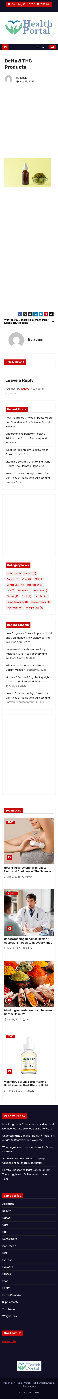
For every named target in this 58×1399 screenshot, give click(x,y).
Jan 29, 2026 (15, 1090)
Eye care (40, 590)
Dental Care (15, 584)
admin (23, 78)
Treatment (15, 607)
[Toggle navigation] (37, 47)
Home (22, 1392)
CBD (38, 579)
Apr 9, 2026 (14, 876)
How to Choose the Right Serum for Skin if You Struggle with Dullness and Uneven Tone (28, 478)
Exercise (24, 590)
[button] (44, 47)
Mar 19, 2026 (14, 948)
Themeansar (28, 1385)
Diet (10, 590)
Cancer (13, 579)
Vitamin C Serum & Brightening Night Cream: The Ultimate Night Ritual (26, 1085)
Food (26, 596)
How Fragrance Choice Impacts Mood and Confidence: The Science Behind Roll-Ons (29, 422)
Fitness (12, 596)
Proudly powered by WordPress (19, 1382)
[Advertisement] (29, 125)
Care (26, 579)
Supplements (40, 602)
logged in (26, 388)
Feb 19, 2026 (14, 1019)
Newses (48, 1382)
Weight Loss (34, 607)
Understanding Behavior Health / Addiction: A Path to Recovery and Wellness (26, 438)
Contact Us (9, 1341)
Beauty (30, 573)
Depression (35, 584)
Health (41, 596)
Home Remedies (17, 602)
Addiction (14, 573)
